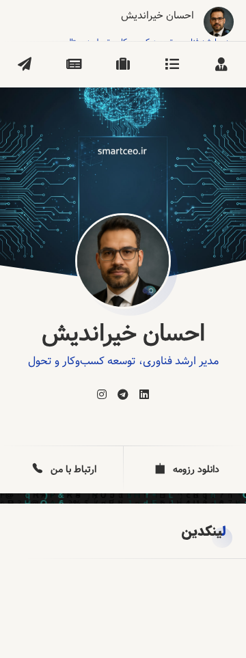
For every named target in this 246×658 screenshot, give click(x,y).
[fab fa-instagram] (102, 395)
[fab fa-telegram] (123, 395)
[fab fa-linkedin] (144, 395)
